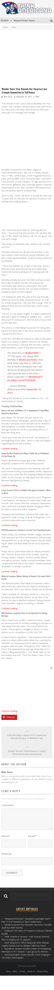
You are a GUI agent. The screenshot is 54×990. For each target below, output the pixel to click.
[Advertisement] (27, 59)
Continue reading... (10, 448)
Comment (7, 805)
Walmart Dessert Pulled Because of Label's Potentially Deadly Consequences (27, 752)
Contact (22, 971)
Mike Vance (8, 97)
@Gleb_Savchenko (28, 359)
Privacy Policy (42, 971)
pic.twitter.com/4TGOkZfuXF (21, 380)
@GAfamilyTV (36, 376)
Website (6, 853)
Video (15, 971)
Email (32, 836)
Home (5, 27)
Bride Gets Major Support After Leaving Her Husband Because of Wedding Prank (27, 737)
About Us (31, 971)
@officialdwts (32, 352)
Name (5, 836)
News (37, 97)
